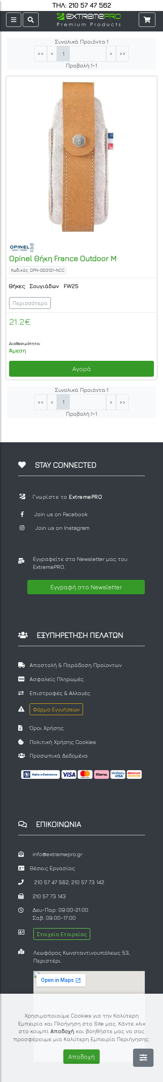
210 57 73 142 (87, 882)
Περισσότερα (30, 303)
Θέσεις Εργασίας (52, 868)
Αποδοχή (81, 1056)
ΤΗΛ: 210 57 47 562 (81, 5)
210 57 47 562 (51, 882)
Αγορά (81, 368)
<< (41, 53)
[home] (88, 19)
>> (122, 53)
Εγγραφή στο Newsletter (86, 587)
